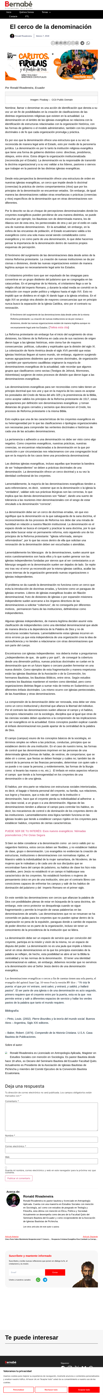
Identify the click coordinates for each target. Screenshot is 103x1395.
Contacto (13, 16)
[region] (51, 1381)
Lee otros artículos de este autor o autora (41, 1227)
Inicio (8, 12)
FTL (27, 16)
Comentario (12, 1101)
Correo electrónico (15, 1146)
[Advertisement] (51, 1311)
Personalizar (18, 1390)
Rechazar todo (51, 1390)
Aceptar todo (84, 1390)
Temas (45, 12)
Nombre (10, 1135)
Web (7, 1157)
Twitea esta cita (59, 327)
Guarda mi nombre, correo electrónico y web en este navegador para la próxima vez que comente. (50, 1171)
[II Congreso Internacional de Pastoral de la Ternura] (51, 65)
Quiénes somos (26, 12)
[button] (53, 43)
